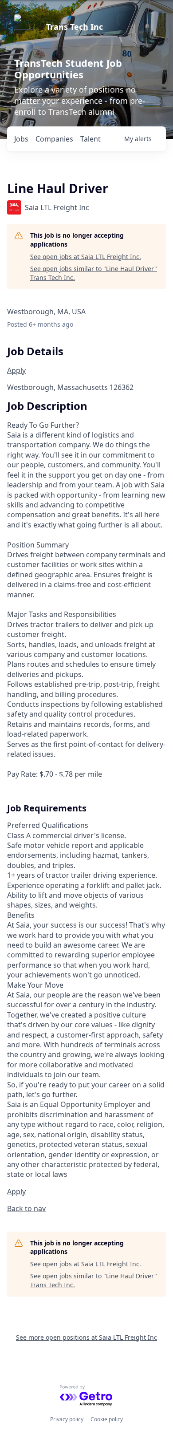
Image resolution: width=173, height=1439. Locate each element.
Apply (16, 370)
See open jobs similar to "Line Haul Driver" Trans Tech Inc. (93, 273)
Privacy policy (66, 1419)
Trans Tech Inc (74, 26)
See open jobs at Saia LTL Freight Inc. (85, 256)
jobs (21, 139)
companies (54, 139)
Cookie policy (106, 1419)
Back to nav (26, 1208)
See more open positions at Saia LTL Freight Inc (86, 1337)
